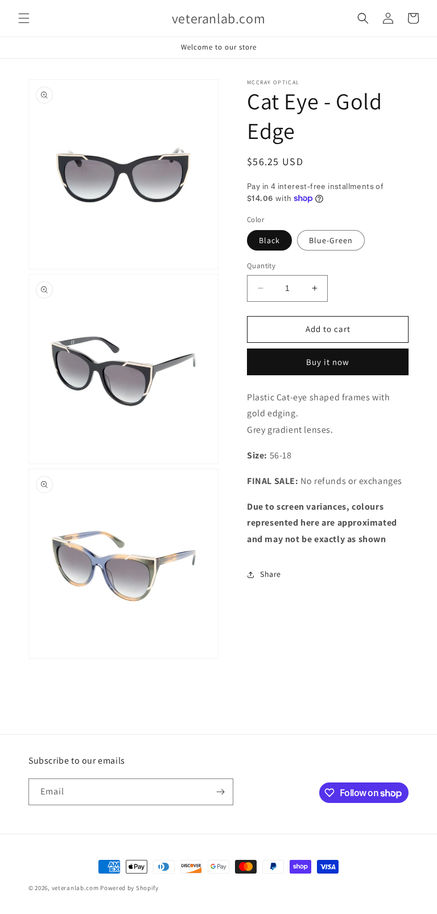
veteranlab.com (75, 888)
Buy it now (327, 361)
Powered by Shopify (129, 888)
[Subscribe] (220, 791)
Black (269, 240)
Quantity (261, 265)
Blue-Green (331, 240)
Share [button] (270, 574)
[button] (23, 18)
